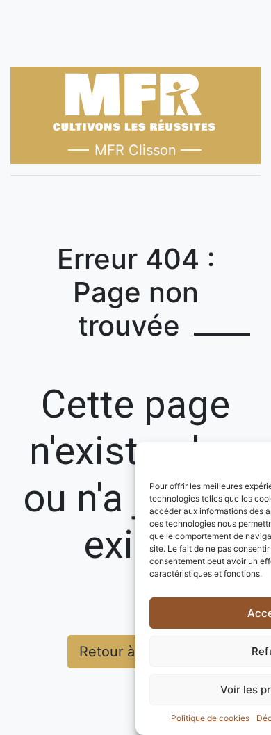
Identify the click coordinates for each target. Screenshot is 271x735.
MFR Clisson (135, 150)
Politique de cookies (210, 718)
